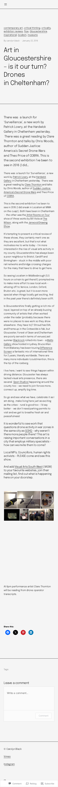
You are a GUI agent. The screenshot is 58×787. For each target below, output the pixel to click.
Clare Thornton (33, 185)
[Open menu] (5, 4)
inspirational (10, 35)
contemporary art (13, 28)
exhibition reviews (13, 31)
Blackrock (19, 340)
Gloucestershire (38, 31)
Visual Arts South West (29, 466)
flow (26, 31)
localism (22, 35)
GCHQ (28, 430)
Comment (43, 715)
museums (33, 35)
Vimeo (7, 756)
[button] (10, 500)
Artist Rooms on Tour (38, 215)
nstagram (9, 764)
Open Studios (21, 382)
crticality (46, 28)
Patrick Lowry (20, 177)
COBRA (10, 196)
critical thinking (32, 28)
